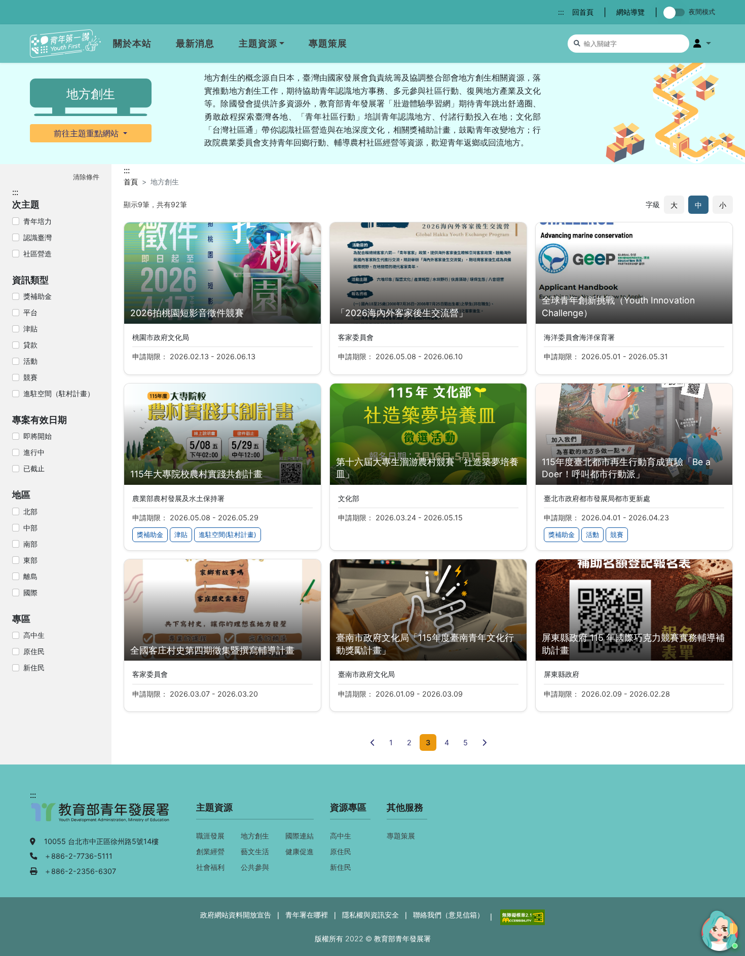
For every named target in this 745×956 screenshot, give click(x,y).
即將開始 (37, 436)
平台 (30, 312)
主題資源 (258, 43)
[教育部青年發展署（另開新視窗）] (101, 818)
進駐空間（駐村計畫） (58, 393)
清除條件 (86, 177)
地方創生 (255, 835)
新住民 (34, 667)
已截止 (34, 468)
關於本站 (132, 43)
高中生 (34, 635)
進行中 (34, 452)
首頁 (131, 181)
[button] (702, 43)
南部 (30, 544)
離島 (30, 576)
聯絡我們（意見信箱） (448, 914)
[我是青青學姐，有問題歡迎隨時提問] (718, 929)
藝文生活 (255, 851)
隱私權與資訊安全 (370, 914)
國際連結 (299, 835)
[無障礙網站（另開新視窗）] (521, 916)
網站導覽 (630, 12)
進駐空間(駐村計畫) (227, 535)
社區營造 (37, 253)
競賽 (30, 377)
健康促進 (299, 851)
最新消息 (195, 43)
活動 (30, 361)
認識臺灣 (37, 237)
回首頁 (582, 12)
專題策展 (328, 43)
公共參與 (255, 867)
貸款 (30, 344)
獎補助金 (37, 296)
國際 (30, 592)
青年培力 (37, 221)
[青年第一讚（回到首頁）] (65, 43)
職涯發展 (210, 835)
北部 (30, 511)
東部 (30, 560)
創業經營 (210, 851)
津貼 (30, 328)
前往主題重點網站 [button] (87, 133)
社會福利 (210, 867)
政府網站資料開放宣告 (235, 914)
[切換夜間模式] (676, 12)
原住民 (34, 651)
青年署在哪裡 (306, 914)
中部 (30, 527)
